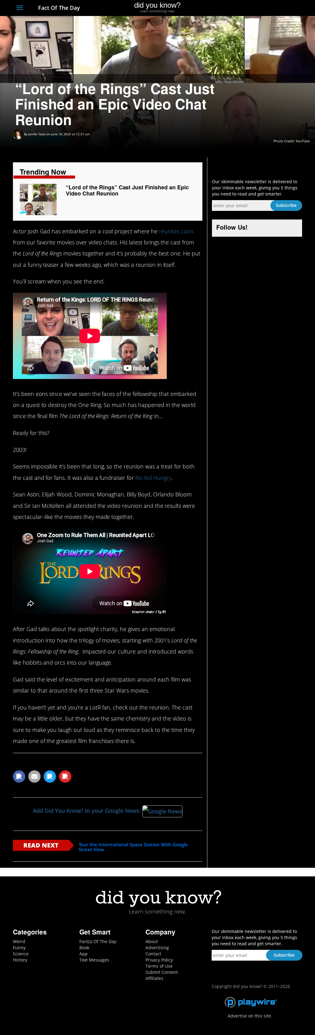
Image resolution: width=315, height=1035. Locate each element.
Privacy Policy (159, 960)
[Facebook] (254, 8)
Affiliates (154, 978)
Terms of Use (159, 966)
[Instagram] (276, 8)
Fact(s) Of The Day (97, 941)
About (152, 941)
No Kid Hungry (153, 477)
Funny (19, 947)
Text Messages (94, 960)
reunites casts (176, 231)
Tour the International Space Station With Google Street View (133, 847)
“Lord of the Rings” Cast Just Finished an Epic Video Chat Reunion (127, 190)
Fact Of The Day (58, 7)
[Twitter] (265, 8)
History (20, 960)
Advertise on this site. (250, 1016)
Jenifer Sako (37, 134)
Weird (19, 941)
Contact (153, 954)
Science (21, 954)
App (83, 954)
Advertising (157, 947)
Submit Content (162, 972)
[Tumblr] (288, 8)
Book (84, 947)
